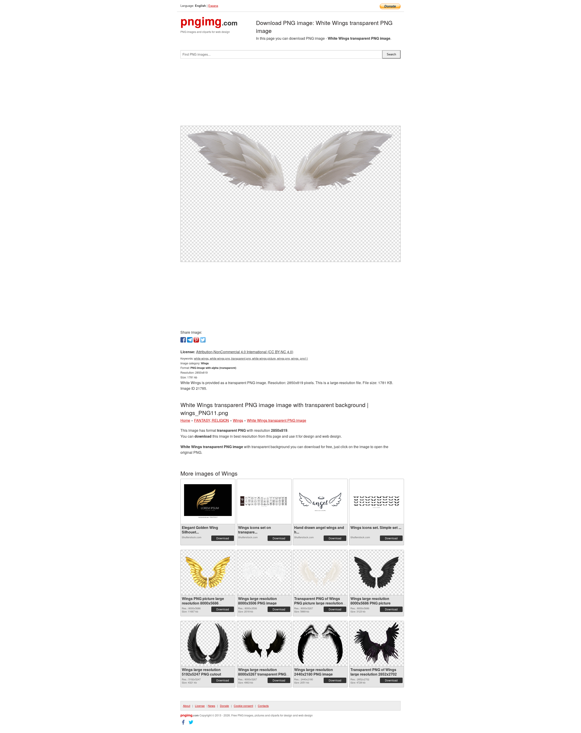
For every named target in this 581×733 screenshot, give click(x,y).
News (211, 706)
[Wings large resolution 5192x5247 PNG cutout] (208, 643)
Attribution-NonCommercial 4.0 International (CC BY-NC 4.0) (244, 351)
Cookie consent (243, 706)
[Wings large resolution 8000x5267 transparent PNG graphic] (264, 643)
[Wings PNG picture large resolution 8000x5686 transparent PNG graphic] (208, 572)
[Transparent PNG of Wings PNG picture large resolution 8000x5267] (320, 572)
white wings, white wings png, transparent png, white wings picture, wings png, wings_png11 (251, 358)
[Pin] (196, 340)
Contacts (263, 706)
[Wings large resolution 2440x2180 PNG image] (320, 643)
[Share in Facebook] (183, 340)
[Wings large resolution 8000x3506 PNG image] (264, 572)
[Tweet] (203, 340)
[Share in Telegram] (189, 340)
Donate (224, 706)
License (200, 706)
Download (222, 538)
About (186, 706)
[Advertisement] (290, 94)
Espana (213, 5)
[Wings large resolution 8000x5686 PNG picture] (376, 572)
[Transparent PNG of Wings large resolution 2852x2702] (376, 643)
